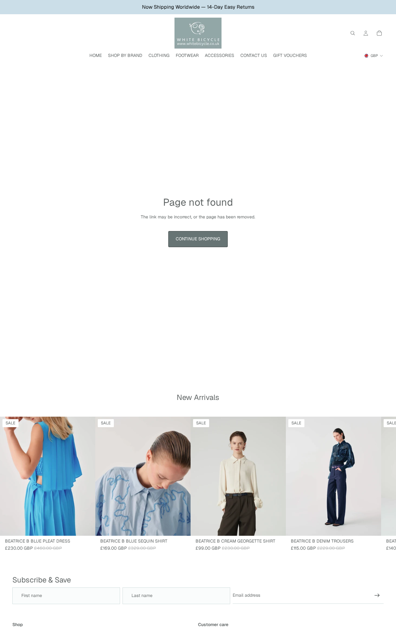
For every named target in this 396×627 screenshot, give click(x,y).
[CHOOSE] (85, 526)
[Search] (352, 33)
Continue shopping (198, 239)
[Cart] (379, 33)
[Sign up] (377, 595)
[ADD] (181, 526)
